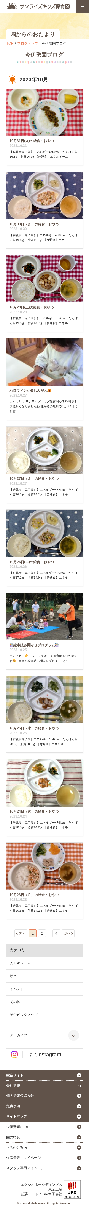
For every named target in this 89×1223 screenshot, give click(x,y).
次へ (67, 933)
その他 (15, 1002)
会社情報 (13, 1085)
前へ (22, 933)
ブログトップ (27, 43)
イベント (17, 989)
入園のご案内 (16, 1147)
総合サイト (15, 1075)
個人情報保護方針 (20, 1096)
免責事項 (13, 1106)
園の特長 (13, 1137)
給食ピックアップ (24, 1015)
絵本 (13, 976)
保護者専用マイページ (23, 1157)
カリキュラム (20, 963)
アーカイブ (18, 1035)
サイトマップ (16, 1116)
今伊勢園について (20, 1127)
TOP (9, 43)
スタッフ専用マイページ (25, 1168)
